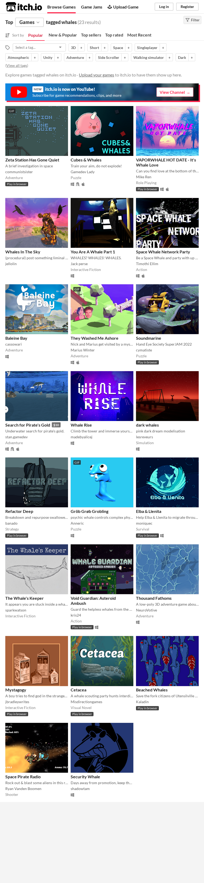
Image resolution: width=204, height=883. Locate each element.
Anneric (77, 523)
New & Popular (63, 34)
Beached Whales (152, 689)
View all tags (16, 65)
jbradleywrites (17, 701)
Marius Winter (83, 350)
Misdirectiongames (86, 701)
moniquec (144, 523)
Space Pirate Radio (23, 776)
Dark (182, 57)
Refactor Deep (19, 511)
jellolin (11, 263)
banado (11, 523)
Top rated (114, 34)
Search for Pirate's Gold (27, 424)
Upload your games (96, 74)
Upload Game (126, 6)
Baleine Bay (16, 338)
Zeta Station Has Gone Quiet (32, 159)
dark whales (147, 424)
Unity (47, 57)
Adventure (75, 57)
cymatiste (144, 350)
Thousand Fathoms (154, 598)
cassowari (13, 344)
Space (118, 47)
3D (73, 47)
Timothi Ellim (147, 263)
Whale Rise (81, 424)
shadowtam (80, 788)
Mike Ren (143, 177)
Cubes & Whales (86, 159)
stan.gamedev (16, 437)
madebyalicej (81, 437)
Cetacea (78, 689)
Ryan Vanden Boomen (23, 788)
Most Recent (139, 34)
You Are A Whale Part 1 (93, 251)
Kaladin (142, 701)
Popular (35, 35)
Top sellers (91, 34)
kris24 (76, 615)
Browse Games (61, 6)
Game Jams (91, 6)
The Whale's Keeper (24, 598)
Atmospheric (18, 57)
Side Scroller (108, 57)
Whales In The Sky (22, 251)
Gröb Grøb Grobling (89, 511)
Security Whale (85, 776)
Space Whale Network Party (163, 251)
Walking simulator (148, 57)
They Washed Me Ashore (94, 338)
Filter (195, 20)
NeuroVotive (146, 610)
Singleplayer (147, 47)
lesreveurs (144, 437)
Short (94, 47)
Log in (164, 6)
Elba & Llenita (148, 511)
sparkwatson (15, 610)
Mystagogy (15, 689)
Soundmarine (148, 338)
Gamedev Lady (83, 171)
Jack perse (79, 263)
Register (187, 6)
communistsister (19, 171)
